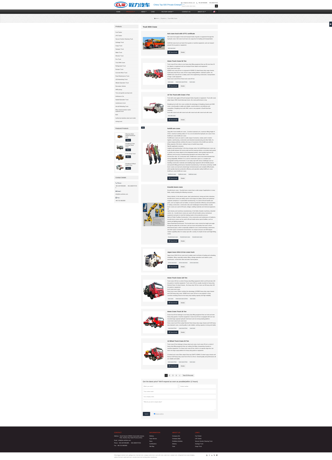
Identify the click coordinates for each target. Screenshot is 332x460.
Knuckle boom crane (173, 237)
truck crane (170, 82)
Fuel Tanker (119, 32)
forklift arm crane (172, 174)
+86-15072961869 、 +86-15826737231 (208, 2)
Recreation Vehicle (121, 86)
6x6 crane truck (171, 48)
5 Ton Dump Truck (130, 153)
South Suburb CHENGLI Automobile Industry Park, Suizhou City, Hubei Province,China (132, 436)
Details (183, 52)
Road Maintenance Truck (122, 76)
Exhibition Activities (177, 441)
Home (118, 11)
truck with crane (171, 115)
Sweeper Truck (120, 49)
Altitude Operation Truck (122, 82)
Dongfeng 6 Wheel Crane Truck (130, 164)
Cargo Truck (119, 45)
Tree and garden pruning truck (124, 93)
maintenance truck (121, 103)
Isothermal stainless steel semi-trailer (126, 118)
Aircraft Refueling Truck (122, 106)
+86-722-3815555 (120, 200)
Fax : (115, 445)
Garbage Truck (120, 42)
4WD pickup (119, 89)
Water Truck (119, 52)
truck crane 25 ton (172, 362)
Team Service (153, 438)
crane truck (192, 328)
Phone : (116, 443)
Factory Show (167, 11)
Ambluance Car (120, 96)
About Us (201, 11)
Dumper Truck (119, 69)
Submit (146, 414)
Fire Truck (118, 59)
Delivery (151, 436)
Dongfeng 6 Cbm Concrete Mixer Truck (130, 145)
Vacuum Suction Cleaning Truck (124, 39)
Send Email (173, 52)
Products (130, 11)
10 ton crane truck (172, 262)
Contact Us (186, 11)
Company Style (176, 438)
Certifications (152, 443)
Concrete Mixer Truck (121, 72)
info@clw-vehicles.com (189, 2)
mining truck (119, 121)
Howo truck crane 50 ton (181, 82)
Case (153, 11)
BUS (117, 114)
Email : (116, 440)
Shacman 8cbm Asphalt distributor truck (130, 135)
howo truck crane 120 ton (182, 298)
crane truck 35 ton (172, 328)
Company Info (176, 436)
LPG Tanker (119, 35)
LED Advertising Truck (122, 79)
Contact (118, 432)
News (143, 11)
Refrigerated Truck (121, 66)
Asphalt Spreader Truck (122, 99)
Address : (116, 436)
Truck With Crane (120, 62)
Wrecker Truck (119, 56)
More (128, 140)
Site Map (151, 446)
